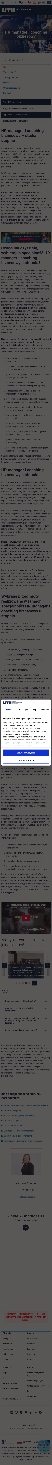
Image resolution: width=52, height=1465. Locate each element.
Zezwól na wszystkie (26, 753)
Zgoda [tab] (8, 709)
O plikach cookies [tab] (41, 709)
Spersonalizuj (25, 760)
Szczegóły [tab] (23, 709)
